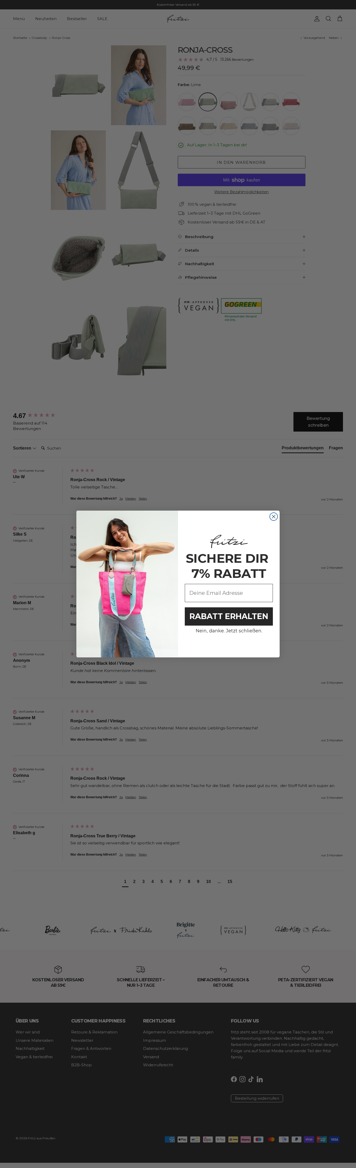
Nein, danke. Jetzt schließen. (229, 630)
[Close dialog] (274, 517)
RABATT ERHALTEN (228, 616)
